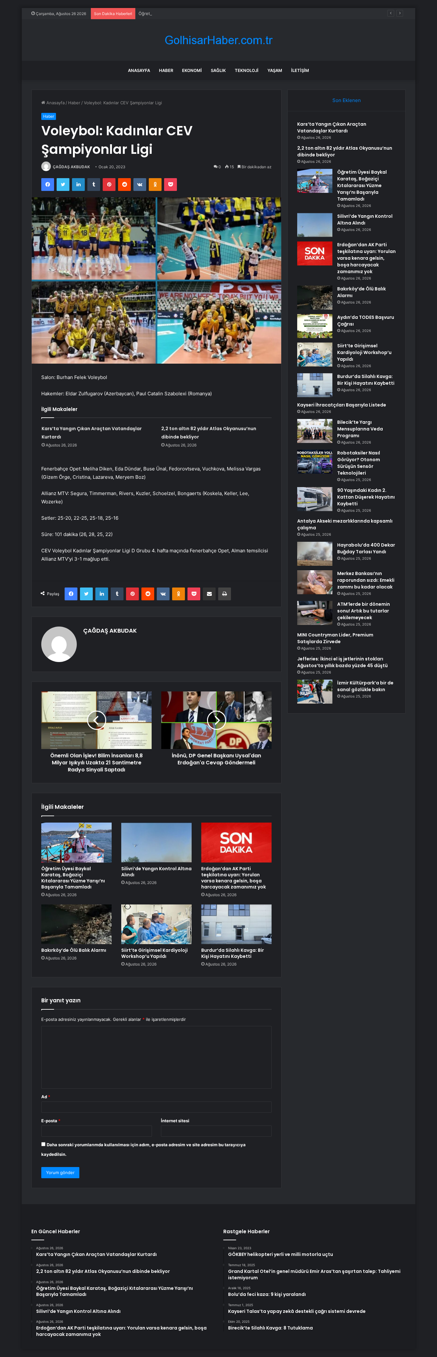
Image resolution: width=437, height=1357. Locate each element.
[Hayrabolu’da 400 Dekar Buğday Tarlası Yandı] (314, 554)
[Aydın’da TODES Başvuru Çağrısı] (314, 326)
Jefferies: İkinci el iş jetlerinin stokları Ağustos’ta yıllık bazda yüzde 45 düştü (342, 662)
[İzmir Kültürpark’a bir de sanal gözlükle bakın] (314, 692)
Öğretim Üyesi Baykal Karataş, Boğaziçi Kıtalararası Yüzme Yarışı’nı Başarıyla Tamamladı (224, 13)
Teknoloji (246, 70)
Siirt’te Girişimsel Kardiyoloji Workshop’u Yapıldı (154, 953)
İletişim (300, 70)
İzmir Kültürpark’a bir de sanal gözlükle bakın (365, 686)
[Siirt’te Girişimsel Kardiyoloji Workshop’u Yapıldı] (156, 924)
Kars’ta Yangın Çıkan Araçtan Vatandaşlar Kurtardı (331, 127)
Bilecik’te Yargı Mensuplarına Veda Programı (360, 429)
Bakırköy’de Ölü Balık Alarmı (73, 950)
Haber (166, 70)
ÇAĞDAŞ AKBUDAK (71, 166)
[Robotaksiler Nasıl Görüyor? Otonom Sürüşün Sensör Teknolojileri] (314, 462)
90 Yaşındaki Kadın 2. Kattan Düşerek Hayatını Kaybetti (366, 497)
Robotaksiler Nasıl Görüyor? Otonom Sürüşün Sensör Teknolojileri (358, 463)
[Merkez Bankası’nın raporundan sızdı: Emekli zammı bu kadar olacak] (314, 582)
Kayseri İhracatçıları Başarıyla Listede (341, 405)
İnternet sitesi (175, 1120)
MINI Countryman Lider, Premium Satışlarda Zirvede (335, 638)
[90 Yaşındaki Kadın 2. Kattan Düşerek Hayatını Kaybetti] (314, 499)
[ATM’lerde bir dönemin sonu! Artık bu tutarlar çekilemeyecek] (314, 613)
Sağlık (218, 70)
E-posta (50, 1120)
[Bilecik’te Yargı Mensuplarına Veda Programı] (314, 431)
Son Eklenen (346, 100)
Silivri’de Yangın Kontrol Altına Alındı (156, 871)
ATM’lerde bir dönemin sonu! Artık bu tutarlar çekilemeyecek (363, 611)
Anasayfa (139, 70)
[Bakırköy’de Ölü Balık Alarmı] (76, 924)
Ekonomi (192, 70)
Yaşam (274, 70)
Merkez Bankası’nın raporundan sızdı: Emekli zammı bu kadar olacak (365, 580)
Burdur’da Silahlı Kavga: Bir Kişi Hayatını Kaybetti (232, 953)
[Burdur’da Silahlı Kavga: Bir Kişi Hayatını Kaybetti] (236, 924)
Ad (45, 1096)
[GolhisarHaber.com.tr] (218, 40)
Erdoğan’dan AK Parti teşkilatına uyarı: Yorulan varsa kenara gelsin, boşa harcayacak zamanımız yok (233, 877)
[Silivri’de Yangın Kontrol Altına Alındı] (156, 842)
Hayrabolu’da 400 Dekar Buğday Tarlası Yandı (366, 548)
